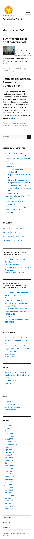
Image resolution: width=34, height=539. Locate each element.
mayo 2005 (9, 501)
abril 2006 (8, 493)
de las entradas (12, 404)
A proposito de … (11, 380)
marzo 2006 (9, 495)
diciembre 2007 (10, 442)
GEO (20, 232)
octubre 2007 (9, 447)
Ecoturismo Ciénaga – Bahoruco (18, 158)
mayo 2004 (9, 509)
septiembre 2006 (11, 479)
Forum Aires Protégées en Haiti (16, 303)
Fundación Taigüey (14, 19)
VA (6, 69)
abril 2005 (8, 503)
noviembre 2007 (11, 444)
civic (11, 228)
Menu (28, 13)
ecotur (13, 232)
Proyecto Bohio (10, 306)
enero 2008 (9, 439)
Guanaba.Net (9, 262)
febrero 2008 (9, 436)
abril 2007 (8, 463)
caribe (5, 228)
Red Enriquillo (10, 317)
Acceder (8, 402)
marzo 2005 (9, 506)
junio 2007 (9, 458)
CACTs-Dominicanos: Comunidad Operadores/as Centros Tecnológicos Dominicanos (17, 295)
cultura (6, 232)
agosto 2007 (9, 452)
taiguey (24, 236)
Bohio (8, 199)
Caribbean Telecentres (13, 301)
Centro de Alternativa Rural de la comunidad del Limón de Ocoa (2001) (17, 340)
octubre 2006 (10, 476)
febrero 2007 (9, 468)
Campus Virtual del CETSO (15, 259)
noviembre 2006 (11, 474)
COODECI (6, 71)
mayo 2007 (9, 460)
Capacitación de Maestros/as (19, 175)
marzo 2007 (9, 466)
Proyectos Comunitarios (14, 156)
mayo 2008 (9, 428)
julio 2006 (8, 485)
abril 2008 (8, 431)
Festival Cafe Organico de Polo (16, 346)
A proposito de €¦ (9, 518)
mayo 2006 (9, 490)
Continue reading (9, 64)
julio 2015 (8, 425)
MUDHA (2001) (10, 357)
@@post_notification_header (15, 372)
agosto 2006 (9, 482)
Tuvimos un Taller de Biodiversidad (15, 40)
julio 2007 (8, 455)
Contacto (8, 386)
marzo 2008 (9, 434)
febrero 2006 (9, 498)
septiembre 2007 (11, 450)
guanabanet (24, 125)
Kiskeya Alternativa (12, 265)
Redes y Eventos (11, 209)
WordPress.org (10, 410)
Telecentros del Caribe (15, 207)
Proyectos (8, 383)
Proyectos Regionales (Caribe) (16, 196)
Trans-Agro (23, 69)
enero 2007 (9, 471)
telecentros (7, 240)
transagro (12, 71)
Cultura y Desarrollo (12, 153)
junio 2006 (9, 487)
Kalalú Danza (10, 354)
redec (17, 236)
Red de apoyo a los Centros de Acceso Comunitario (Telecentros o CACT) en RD (17, 311)
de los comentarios (13, 407)
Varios (7, 212)
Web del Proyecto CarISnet (14, 273)
